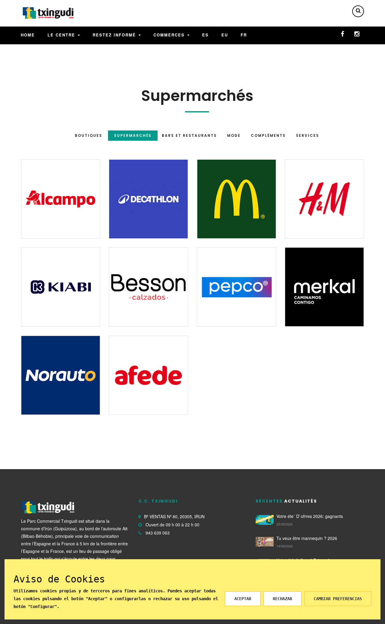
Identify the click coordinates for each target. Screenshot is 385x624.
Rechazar (282, 598)
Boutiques (88, 135)
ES (205, 35)
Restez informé (115, 35)
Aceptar (242, 598)
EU (224, 35)
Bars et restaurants (189, 135)
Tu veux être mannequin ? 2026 (306, 538)
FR (244, 35)
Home (28, 35)
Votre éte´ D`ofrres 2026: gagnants (309, 516)
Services (307, 135)
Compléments (268, 135)
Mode (234, 135)
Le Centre (62, 35)
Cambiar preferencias (338, 598)
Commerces (169, 35)
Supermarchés (133, 135)
